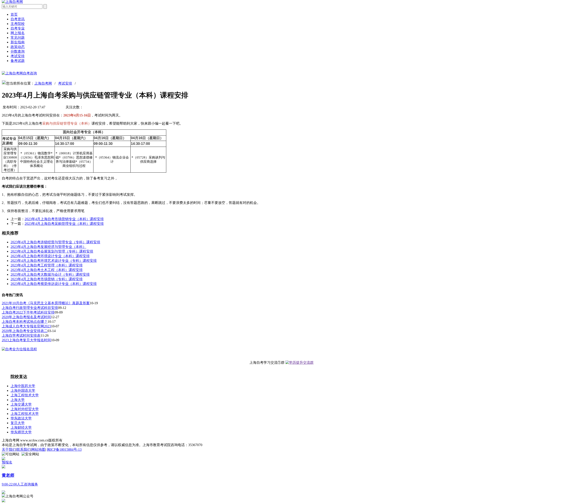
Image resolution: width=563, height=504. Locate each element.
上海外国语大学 (23, 390)
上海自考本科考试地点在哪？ (25, 321)
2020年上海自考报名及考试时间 (26, 317)
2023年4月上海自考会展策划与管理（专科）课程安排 (52, 251)
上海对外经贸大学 (25, 409)
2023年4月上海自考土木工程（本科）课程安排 (47, 270)
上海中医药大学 (23, 386)
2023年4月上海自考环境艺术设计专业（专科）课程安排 (54, 260)
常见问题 (18, 37)
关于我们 (9, 449)
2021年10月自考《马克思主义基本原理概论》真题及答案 (46, 303)
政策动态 (18, 47)
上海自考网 (43, 83)
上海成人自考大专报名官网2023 (26, 326)
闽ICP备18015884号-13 (64, 449)
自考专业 (18, 28)
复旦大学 (18, 423)
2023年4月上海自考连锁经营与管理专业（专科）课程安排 (55, 242)
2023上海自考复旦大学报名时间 (26, 340)
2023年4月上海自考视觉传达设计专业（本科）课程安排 (54, 284)
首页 (14, 14)
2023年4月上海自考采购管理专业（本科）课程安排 (64, 223)
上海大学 (18, 400)
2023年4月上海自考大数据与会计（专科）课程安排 (50, 274)
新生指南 (18, 42)
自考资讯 (18, 19)
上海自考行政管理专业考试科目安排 (30, 308)
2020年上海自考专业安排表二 (25, 331)
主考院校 (18, 24)
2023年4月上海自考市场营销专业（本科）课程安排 (64, 219)
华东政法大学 (21, 418)
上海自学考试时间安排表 (21, 335)
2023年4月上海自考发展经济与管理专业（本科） (48, 247)
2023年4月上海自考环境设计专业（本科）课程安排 (50, 256)
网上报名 (18, 33)
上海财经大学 (21, 427)
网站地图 (38, 449)
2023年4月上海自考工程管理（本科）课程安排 (47, 265)
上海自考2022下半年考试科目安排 (28, 312)
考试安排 (18, 56)
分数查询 (18, 51)
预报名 (7, 462)
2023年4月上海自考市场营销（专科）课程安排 (47, 279)
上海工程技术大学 (25, 395)
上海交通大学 (21, 404)
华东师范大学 (21, 432)
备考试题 (18, 61)
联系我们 (23, 449)
